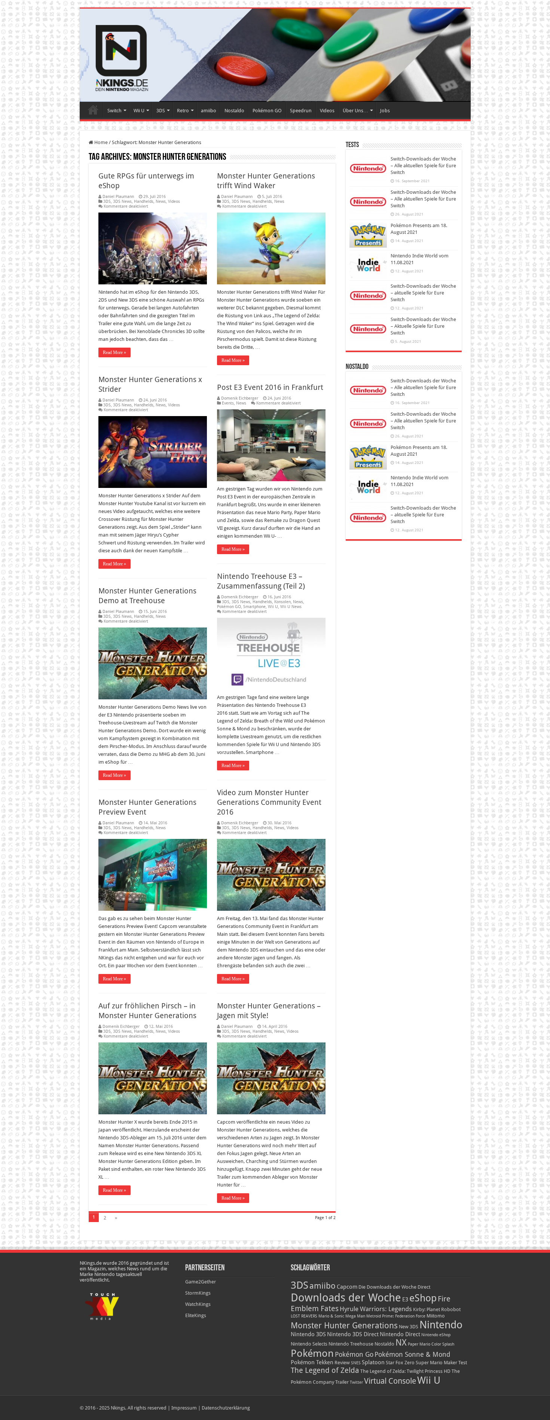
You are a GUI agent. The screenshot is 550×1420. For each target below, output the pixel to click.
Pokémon (312, 1353)
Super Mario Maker (436, 1362)
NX (401, 1342)
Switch (114, 110)
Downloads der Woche (346, 1297)
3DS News (122, 201)
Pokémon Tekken (312, 1362)
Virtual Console (390, 1381)
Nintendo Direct (400, 1334)
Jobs (385, 110)
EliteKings (195, 1315)
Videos (327, 110)
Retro (183, 110)
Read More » (114, 352)
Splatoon (373, 1362)
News (161, 201)
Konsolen (282, 601)
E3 (405, 1299)
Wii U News (291, 606)
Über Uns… (355, 110)
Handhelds (143, 201)
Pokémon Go (354, 1354)
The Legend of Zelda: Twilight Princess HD (405, 1371)
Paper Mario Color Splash (431, 1344)
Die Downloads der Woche (387, 1287)
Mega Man (355, 1316)
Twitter (356, 1382)
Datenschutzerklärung (226, 1408)
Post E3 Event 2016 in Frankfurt (270, 387)
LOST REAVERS (304, 1316)
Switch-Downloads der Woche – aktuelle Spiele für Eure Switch (423, 292)
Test (462, 1362)
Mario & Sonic (331, 1316)
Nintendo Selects (309, 1344)
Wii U (139, 110)
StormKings (198, 1293)
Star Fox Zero (400, 1362)
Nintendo (440, 1325)
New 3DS (408, 1326)
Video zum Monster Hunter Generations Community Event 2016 (269, 802)
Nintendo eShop (435, 1334)
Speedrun (301, 110)
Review (342, 1362)
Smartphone (254, 606)
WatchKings (198, 1304)
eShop (423, 1298)
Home (93, 109)
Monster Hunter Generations (344, 1325)
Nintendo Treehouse (351, 1344)
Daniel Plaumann (118, 196)
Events (228, 403)
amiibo (208, 110)
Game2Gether (200, 1282)
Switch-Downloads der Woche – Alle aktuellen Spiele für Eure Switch (423, 165)
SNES (356, 1363)
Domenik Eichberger (239, 398)
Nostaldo (234, 110)
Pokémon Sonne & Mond (412, 1354)
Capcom (347, 1286)
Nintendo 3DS (308, 1334)
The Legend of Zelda (325, 1370)
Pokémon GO (267, 110)
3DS (160, 110)
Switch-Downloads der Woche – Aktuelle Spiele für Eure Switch (423, 326)
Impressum (184, 1408)
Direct (424, 1287)
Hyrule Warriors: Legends (376, 1309)
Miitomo (436, 1316)
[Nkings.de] (275, 55)
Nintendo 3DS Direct (353, 1334)
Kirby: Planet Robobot (437, 1309)
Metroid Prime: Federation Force (395, 1316)
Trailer (342, 1382)
